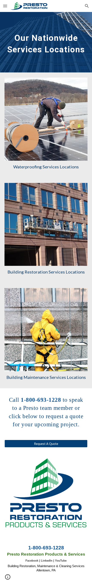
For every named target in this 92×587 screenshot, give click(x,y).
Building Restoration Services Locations (46, 271)
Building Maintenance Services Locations (46, 377)
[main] (46, 42)
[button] (5, 6)
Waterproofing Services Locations (46, 166)
